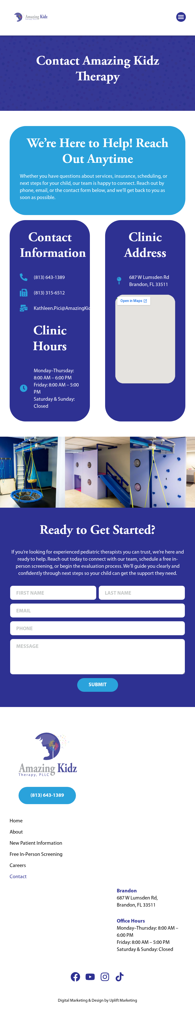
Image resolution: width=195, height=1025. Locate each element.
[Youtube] (90, 977)
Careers (18, 865)
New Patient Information (36, 843)
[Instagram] (105, 977)
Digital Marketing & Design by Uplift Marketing (97, 1001)
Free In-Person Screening (36, 854)
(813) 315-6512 (49, 293)
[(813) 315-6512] (23, 292)
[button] (181, 17)
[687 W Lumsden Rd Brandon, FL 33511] (119, 281)
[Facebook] (75, 977)
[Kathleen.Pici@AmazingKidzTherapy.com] (23, 308)
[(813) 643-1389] (23, 277)
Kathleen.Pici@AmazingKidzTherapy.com (77, 308)
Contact (18, 876)
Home (16, 821)
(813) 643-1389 (49, 277)
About (16, 832)
